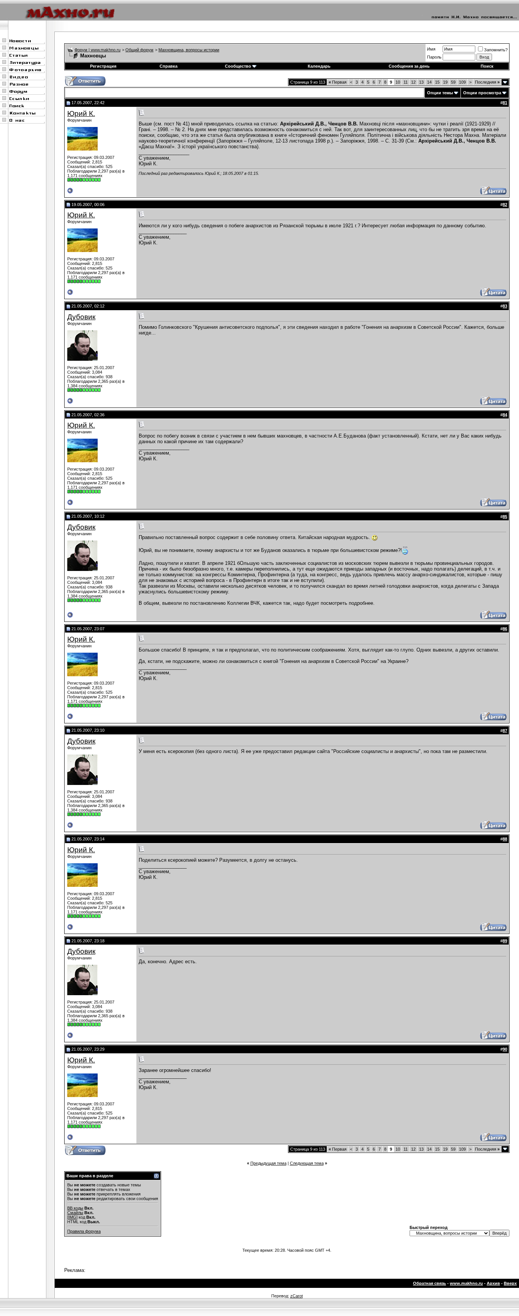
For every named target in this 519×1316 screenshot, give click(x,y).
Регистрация (103, 66)
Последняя (487, 82)
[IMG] (72, 1217)
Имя (431, 49)
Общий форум (139, 50)
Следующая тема (307, 1163)
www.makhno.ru (466, 1283)
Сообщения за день (409, 66)
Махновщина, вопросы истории (188, 50)
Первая (338, 82)
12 (413, 82)
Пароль (434, 57)
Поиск (487, 66)
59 (453, 82)
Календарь (319, 66)
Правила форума (84, 1231)
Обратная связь (429, 1283)
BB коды (75, 1208)
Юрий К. (81, 113)
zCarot (296, 1296)
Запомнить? (496, 50)
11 (405, 82)
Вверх (510, 1283)
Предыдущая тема (268, 1163)
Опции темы (440, 92)
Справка (168, 66)
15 (437, 82)
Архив (493, 1283)
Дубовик (81, 317)
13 (421, 82)
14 (429, 82)
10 (398, 82)
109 (462, 82)
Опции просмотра (482, 92)
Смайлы (75, 1212)
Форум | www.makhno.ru (97, 50)
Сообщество (238, 66)
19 (445, 82)
